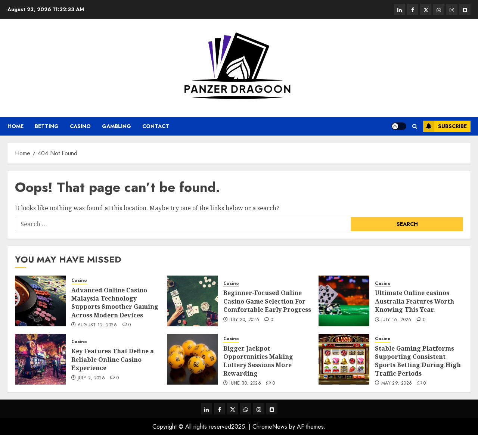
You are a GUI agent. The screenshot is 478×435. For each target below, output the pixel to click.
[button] (414, 126)
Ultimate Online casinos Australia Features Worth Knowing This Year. (414, 301)
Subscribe (452, 126)
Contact (155, 126)
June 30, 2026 (245, 383)
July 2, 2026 (91, 378)
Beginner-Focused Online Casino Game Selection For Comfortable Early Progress (267, 301)
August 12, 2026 (97, 325)
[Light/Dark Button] (398, 126)
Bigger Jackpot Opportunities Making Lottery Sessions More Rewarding (258, 360)
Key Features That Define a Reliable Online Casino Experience (112, 359)
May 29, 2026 (396, 383)
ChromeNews (269, 426)
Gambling (116, 126)
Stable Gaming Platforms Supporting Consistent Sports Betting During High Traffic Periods (418, 360)
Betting (47, 126)
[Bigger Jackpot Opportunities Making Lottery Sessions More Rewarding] (192, 359)
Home (15, 126)
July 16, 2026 (396, 320)
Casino (80, 126)
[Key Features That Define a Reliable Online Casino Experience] (40, 359)
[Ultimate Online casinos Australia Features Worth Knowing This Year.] (344, 301)
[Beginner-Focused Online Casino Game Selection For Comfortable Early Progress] (192, 301)
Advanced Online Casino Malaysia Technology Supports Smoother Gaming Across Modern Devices (114, 302)
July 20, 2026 (244, 320)
